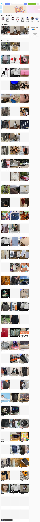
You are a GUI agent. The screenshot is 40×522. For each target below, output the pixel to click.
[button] (8, 35)
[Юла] (2, 3)
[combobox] (17, 4)
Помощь (35, 34)
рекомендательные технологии (35, 36)
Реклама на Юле (35, 33)
